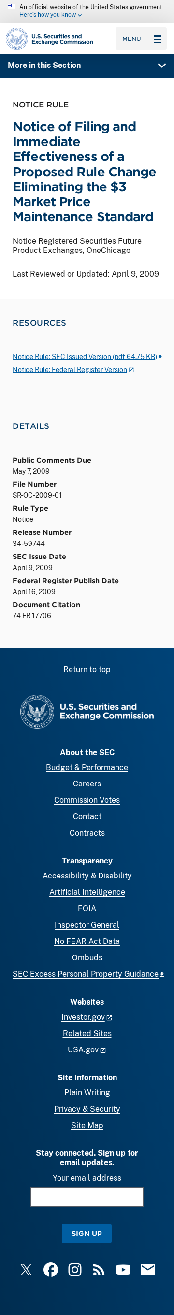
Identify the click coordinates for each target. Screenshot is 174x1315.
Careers (87, 783)
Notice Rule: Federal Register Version (70, 369)
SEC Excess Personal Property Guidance (86, 974)
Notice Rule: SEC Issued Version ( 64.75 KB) (85, 356)
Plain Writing (87, 1092)
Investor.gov (83, 1017)
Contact (87, 816)
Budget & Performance (87, 767)
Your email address (87, 1177)
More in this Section (44, 65)
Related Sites (87, 1033)
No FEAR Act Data (87, 941)
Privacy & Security (87, 1109)
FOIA (87, 908)
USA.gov (83, 1049)
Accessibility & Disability (87, 875)
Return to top (87, 669)
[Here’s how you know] (87, 11)
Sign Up (87, 1233)
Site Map (87, 1125)
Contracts (87, 832)
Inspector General (87, 925)
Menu (131, 38)
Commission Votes (87, 800)
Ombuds (87, 957)
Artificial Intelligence (87, 892)
